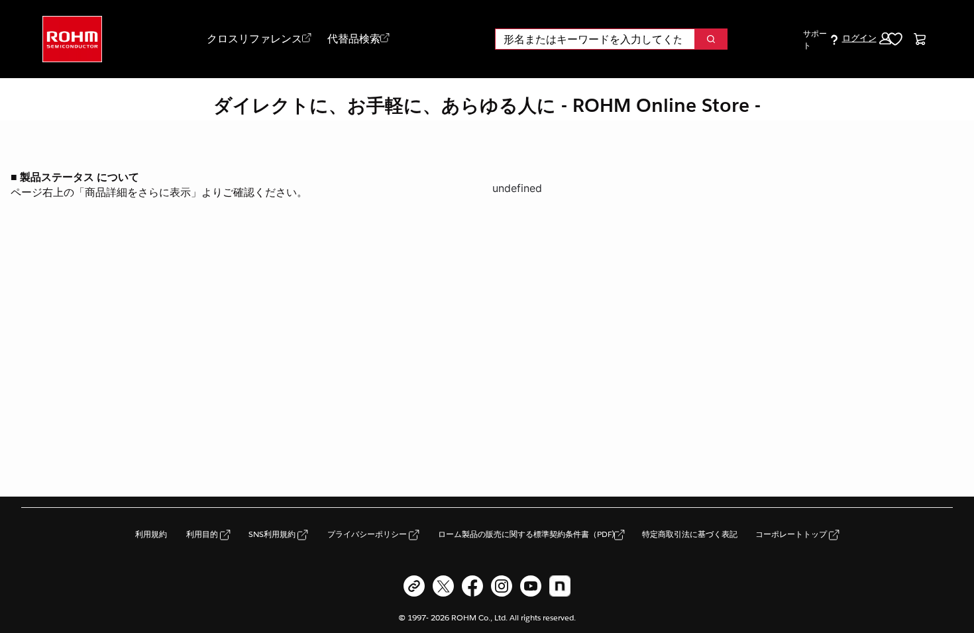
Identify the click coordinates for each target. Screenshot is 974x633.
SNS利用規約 (273, 534)
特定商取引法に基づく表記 (689, 534)
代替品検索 (353, 39)
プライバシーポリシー (368, 534)
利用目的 (203, 534)
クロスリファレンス (254, 39)
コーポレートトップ (792, 534)
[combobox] (590, 39)
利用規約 (151, 534)
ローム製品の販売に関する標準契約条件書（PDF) (526, 534)
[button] (866, 38)
